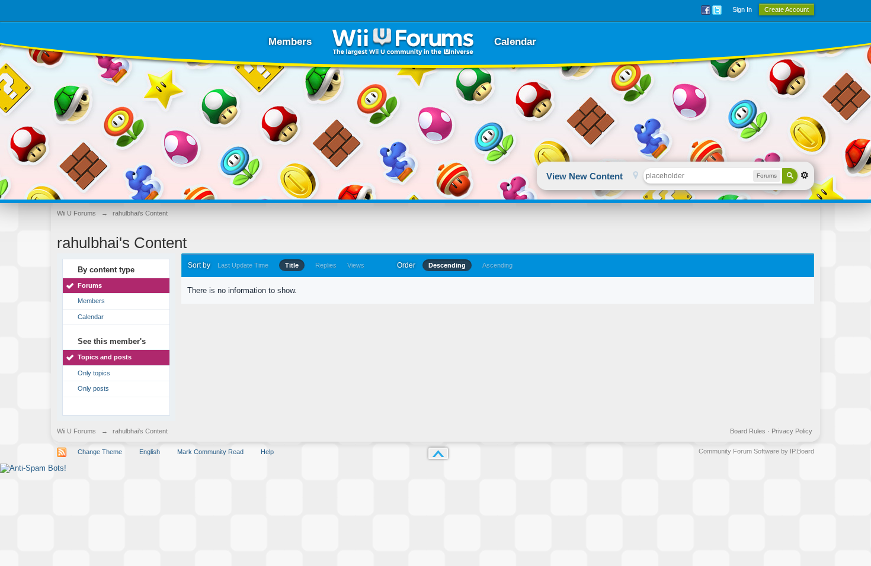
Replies (326, 265)
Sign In (742, 9)
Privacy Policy (791, 431)
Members (290, 41)
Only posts (93, 388)
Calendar (515, 41)
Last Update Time (242, 265)
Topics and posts (105, 357)
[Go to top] (438, 453)
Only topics (94, 373)
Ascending (497, 265)
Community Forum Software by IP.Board (756, 451)
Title (292, 265)
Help (267, 451)
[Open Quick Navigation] (635, 176)
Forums (90, 285)
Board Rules (748, 431)
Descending (447, 265)
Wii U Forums (76, 431)
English (149, 451)
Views (355, 265)
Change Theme (100, 451)
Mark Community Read (210, 451)
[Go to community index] (403, 41)
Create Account (786, 9)
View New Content (584, 176)
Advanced (804, 175)
